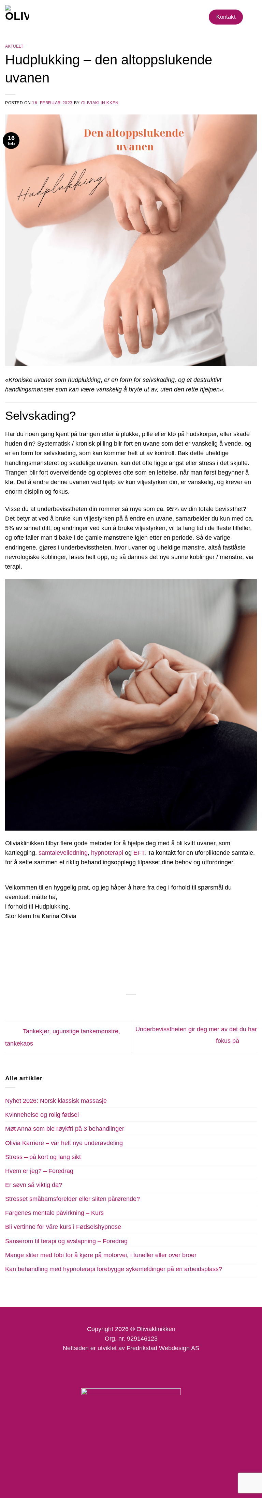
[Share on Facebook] (117, 1006)
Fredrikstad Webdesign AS (163, 1348)
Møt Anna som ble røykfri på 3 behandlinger (64, 1128)
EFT (138, 852)
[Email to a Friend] (135, 1006)
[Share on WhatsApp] (108, 1006)
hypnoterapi (108, 852)
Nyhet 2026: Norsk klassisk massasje (56, 1100)
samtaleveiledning (63, 852)
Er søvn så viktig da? (33, 1185)
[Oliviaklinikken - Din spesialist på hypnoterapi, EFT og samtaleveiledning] (49, 17)
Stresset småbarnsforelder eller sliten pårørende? (72, 1198)
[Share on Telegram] (154, 1006)
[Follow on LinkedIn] (139, 1369)
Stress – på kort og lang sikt (43, 1157)
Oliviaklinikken (100, 103)
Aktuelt (14, 46)
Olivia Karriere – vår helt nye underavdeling (64, 1143)
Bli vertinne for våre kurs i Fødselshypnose (63, 1226)
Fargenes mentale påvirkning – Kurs (54, 1212)
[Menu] (252, 17)
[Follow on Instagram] (123, 1369)
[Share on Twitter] (126, 1006)
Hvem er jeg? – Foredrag (39, 1171)
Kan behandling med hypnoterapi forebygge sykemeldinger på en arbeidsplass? (113, 1269)
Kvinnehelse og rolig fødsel (42, 1114)
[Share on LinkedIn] (145, 1006)
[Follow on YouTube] (155, 1369)
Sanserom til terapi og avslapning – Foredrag (66, 1241)
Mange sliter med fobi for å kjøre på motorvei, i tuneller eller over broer (100, 1255)
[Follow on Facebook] (106, 1369)
